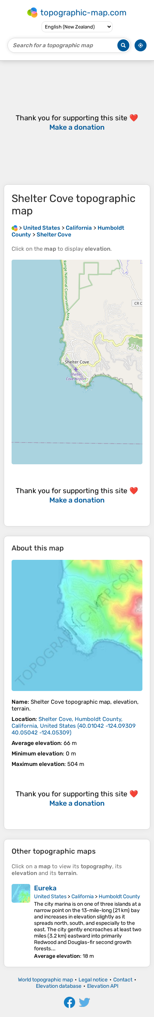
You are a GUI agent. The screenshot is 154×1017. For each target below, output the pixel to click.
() (74, 726)
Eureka (45, 888)
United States (50, 896)
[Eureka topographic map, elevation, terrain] (21, 921)
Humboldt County (119, 896)
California (82, 896)
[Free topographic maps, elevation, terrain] (15, 227)
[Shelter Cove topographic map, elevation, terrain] (77, 625)
